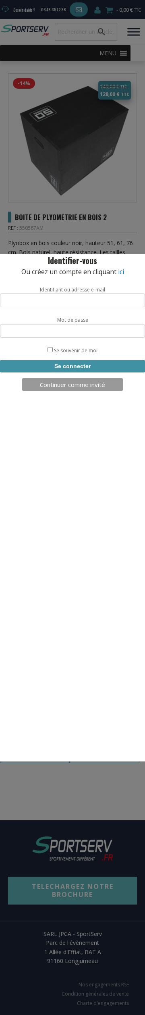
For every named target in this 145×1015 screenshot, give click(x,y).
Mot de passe (72, 319)
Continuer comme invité (72, 385)
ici (121, 271)
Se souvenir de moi (75, 350)
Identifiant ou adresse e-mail (72, 289)
